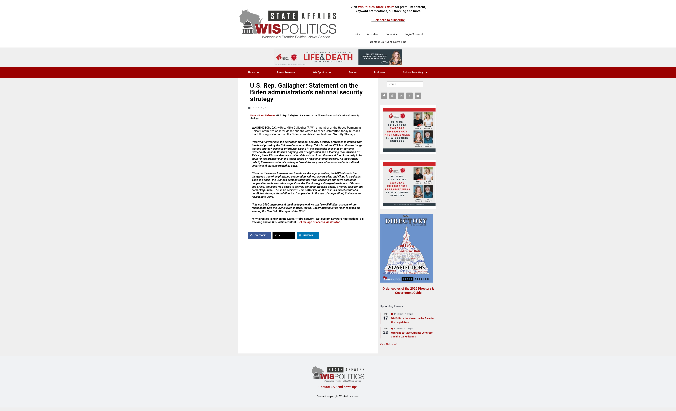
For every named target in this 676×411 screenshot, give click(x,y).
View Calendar (388, 344)
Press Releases (286, 72)
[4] (338, 57)
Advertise (373, 34)
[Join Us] (409, 130)
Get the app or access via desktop (319, 222)
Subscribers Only (413, 72)
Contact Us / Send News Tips (388, 41)
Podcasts (380, 72)
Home (253, 115)
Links (356, 34)
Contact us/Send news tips (338, 387)
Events (353, 72)
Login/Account (414, 34)
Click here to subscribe (388, 20)
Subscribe (392, 34)
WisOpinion (320, 72)
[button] (259, 235)
